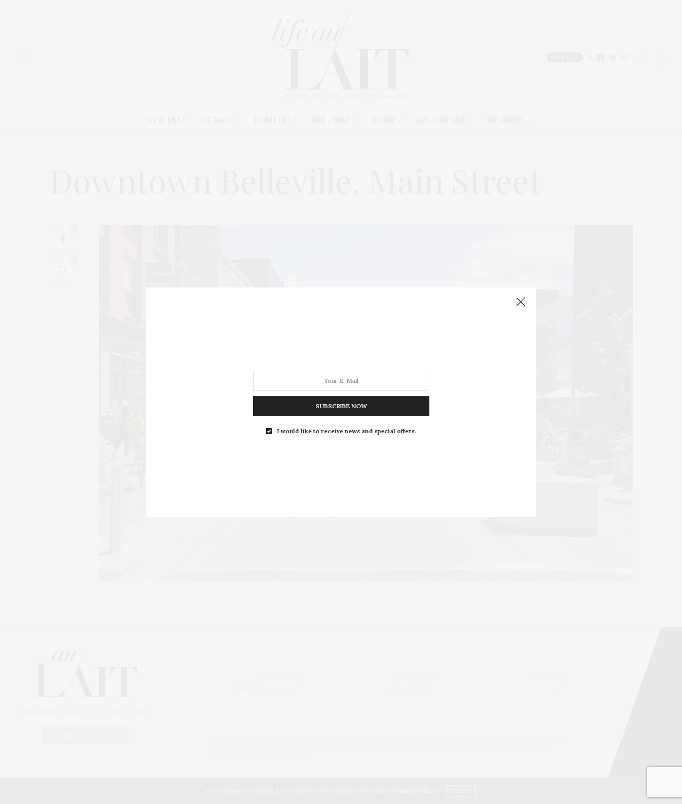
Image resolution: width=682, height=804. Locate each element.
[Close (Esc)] (521, 302)
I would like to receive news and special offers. (346, 431)
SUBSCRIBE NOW (341, 405)
